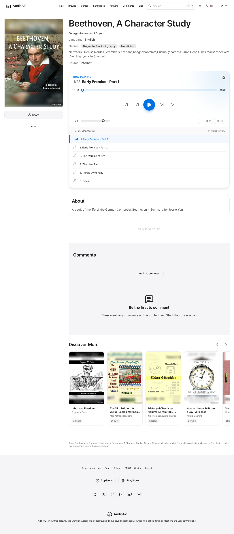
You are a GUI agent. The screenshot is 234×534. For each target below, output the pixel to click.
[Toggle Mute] (76, 121)
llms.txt (148, 468)
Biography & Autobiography (99, 46)
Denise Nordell (94, 52)
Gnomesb (99, 56)
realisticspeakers (218, 52)
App (100, 468)
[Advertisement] (149, 229)
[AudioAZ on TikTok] (130, 494)
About (92, 468)
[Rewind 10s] (136, 104)
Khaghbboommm (144, 52)
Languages (99, 5)
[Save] (224, 78)
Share (35, 114)
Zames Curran (179, 52)
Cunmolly (163, 52)
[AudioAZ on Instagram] (113, 494)
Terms (108, 468)
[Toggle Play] (149, 105)
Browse (72, 5)
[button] (211, 6)
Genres (84, 5)
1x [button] (218, 120)
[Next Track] (172, 104)
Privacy (118, 468)
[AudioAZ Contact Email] (139, 494)
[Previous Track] (126, 104)
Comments (128, 5)
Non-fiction (127, 46)
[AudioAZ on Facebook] (95, 494)
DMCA (128, 468)
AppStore (106, 480)
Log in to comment (149, 273)
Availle (88, 56)
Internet (86, 63)
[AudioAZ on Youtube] (121, 494)
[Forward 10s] (161, 104)
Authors (114, 5)
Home (61, 5)
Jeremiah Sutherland (119, 52)
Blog (141, 5)
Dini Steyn (76, 56)
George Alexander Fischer (86, 33)
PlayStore (133, 480)
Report (34, 126)
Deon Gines (198, 52)
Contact (138, 468)
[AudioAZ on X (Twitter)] (104, 494)
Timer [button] (207, 120)
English (90, 39)
